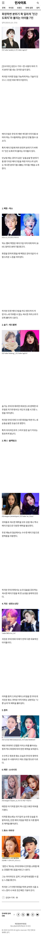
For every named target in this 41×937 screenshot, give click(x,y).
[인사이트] (20, 2)
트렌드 (19, 7)
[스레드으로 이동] (32, 914)
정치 (38, 7)
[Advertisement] (20, 107)
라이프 (11, 7)
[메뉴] (3, 3)
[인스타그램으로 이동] (28, 914)
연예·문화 (29, 7)
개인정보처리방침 (20, 924)
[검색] (38, 3)
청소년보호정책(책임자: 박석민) (20, 926)
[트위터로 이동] (23, 914)
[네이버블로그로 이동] (37, 914)
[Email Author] (17, 897)
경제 (3, 7)
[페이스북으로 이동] (18, 914)
